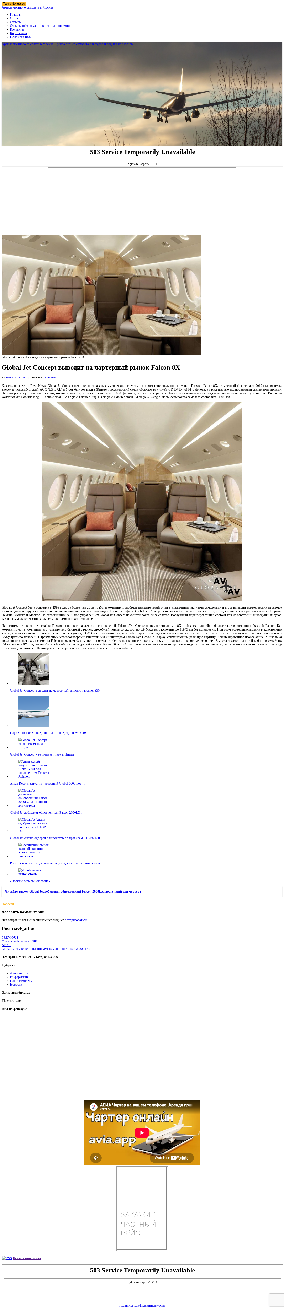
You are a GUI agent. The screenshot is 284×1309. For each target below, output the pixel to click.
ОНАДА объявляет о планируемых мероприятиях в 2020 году (46, 946)
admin (9, 377)
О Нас (14, 18)
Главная (15, 14)
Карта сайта (18, 33)
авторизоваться (76, 920)
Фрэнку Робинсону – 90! (19, 939)
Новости (8, 904)
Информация (19, 977)
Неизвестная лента (27, 1258)
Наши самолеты (21, 980)
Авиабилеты (19, 973)
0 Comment (49, 377)
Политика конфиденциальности (142, 1305)
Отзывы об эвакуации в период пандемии (40, 25)
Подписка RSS (20, 37)
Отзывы (15, 22)
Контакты (17, 29)
